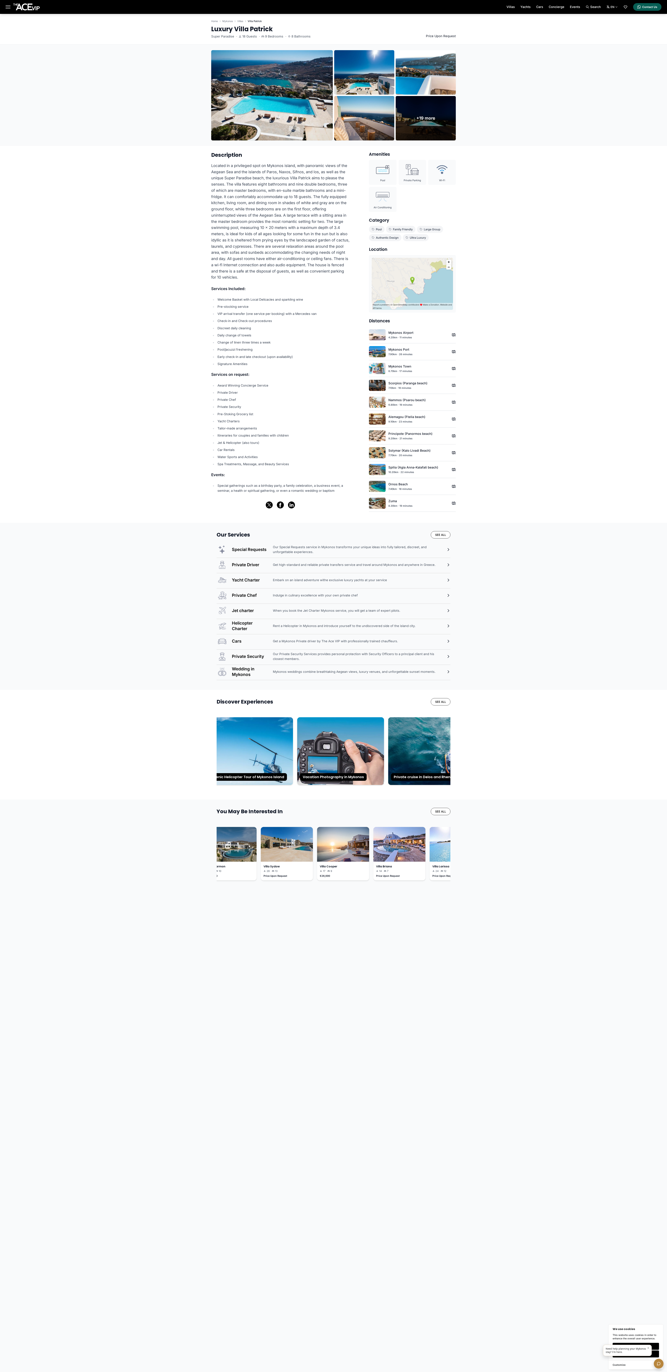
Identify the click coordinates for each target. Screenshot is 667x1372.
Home (214, 21)
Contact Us (649, 7)
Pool (379, 229)
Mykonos (227, 21)
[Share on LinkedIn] (291, 504)
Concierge (556, 7)
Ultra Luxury (418, 237)
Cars (539, 7)
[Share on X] (269, 504)
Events (575, 7)
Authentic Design (387, 237)
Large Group (432, 229)
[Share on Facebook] (280, 504)
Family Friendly (403, 229)
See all (440, 535)
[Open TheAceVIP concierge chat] (659, 1364)
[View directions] (454, 335)
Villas (511, 7)
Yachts (525, 7)
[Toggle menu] (8, 7)
